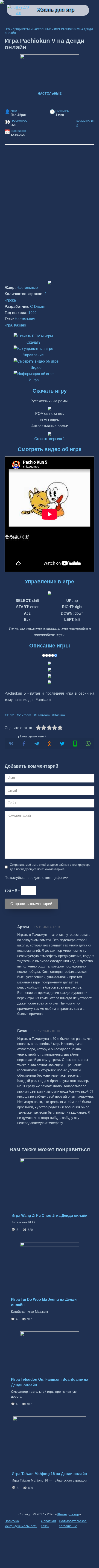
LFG (7, 29)
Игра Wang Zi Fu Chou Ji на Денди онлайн (49, 1215)
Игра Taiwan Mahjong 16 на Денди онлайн (49, 1474)
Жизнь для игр (55, 9)
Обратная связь (48, 1523)
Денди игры (21, 29)
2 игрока (25, 715)
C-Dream (37, 306)
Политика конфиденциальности (21, 1523)
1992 (32, 313)
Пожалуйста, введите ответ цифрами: (37, 878)
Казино (20, 325)
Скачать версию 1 (49, 439)
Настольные (41, 29)
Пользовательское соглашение (73, 1523)
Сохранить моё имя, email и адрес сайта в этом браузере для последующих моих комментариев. (50, 867)
